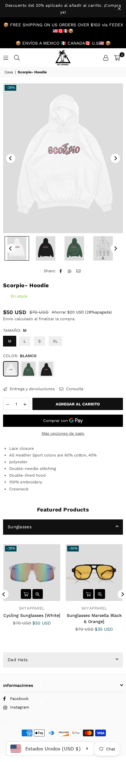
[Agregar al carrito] (26, 594)
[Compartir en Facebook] (61, 271)
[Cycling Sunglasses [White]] (32, 572)
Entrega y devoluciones (32, 388)
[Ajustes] (105, 57)
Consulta (74, 388)
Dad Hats (18, 659)
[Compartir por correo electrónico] (78, 271)
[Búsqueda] (16, 57)
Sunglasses (19, 526)
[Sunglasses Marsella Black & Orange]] (94, 572)
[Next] (115, 158)
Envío (8, 319)
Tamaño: (15, 330)
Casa (9, 72)
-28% (10, 88)
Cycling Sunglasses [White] (31, 615)
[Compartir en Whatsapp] (70, 271)
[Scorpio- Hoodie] (17, 248)
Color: (20, 356)
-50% (73, 548)
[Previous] (10, 158)
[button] (117, 57)
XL (55, 341)
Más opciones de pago (63, 433)
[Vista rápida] (37, 594)
